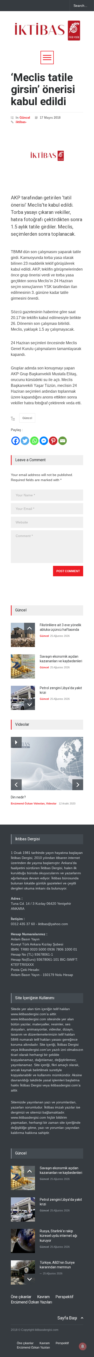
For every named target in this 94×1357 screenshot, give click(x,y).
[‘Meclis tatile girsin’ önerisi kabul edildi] (47, 155)
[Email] (62, 441)
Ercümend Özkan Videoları (28, 803)
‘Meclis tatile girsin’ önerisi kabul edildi (43, 89)
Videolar (51, 803)
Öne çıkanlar (21, 1297)
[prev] (29, 628)
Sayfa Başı (67, 1317)
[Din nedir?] (47, 763)
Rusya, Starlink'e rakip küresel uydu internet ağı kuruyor (58, 1235)
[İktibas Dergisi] (47, 35)
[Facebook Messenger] (44, 441)
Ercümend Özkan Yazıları (31, 1302)
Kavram (43, 1297)
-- (41, 1273)
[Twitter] (25, 441)
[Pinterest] (53, 441)
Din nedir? (18, 797)
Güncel (25, 117)
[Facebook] (15, 441)
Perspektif (64, 1297)
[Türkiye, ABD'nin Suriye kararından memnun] (23, 1272)
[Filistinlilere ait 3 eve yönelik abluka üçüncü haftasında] (23, 635)
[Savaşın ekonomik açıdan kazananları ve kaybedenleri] (23, 666)
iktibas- (21, 122)
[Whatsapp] (34, 441)
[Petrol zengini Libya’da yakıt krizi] (23, 698)
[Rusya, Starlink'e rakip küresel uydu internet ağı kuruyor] (23, 1241)
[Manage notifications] (83, 1346)
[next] (29, 704)
